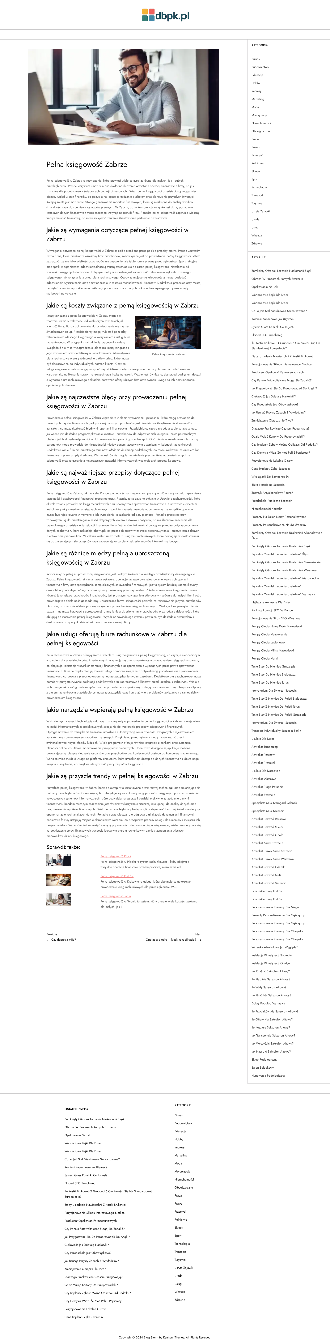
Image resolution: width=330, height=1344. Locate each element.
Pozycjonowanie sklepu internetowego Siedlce (281, 364)
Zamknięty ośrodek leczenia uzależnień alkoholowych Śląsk (287, 535)
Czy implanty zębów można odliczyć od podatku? (285, 444)
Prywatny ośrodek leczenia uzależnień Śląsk (280, 554)
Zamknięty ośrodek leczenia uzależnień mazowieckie (286, 562)
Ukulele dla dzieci (263, 738)
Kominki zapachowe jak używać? (273, 319)
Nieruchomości (261, 123)
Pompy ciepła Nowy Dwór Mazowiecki (277, 626)
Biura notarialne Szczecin (268, 484)
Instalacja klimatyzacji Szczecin (272, 955)
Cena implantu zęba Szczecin (271, 468)
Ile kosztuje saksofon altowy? (271, 1027)
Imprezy (256, 91)
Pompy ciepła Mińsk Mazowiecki (273, 650)
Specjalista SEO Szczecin (268, 811)
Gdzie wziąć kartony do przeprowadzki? (278, 436)
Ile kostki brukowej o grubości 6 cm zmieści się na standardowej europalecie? (286, 345)
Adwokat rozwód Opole (267, 835)
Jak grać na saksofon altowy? (271, 995)
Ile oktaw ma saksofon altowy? (272, 1019)
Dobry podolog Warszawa (268, 1003)
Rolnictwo (258, 163)
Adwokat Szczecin (263, 795)
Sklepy (256, 171)
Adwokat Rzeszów (263, 755)
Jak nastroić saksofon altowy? (271, 1051)
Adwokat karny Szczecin (267, 843)
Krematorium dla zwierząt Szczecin (274, 690)
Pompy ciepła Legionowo (268, 642)
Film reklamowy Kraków (267, 891)
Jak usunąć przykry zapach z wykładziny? (279, 412)
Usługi (255, 227)
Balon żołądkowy (263, 1067)
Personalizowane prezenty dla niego (275, 907)
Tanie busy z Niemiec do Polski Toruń (276, 706)
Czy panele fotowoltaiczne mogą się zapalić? (282, 380)
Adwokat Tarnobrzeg (265, 746)
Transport (257, 195)
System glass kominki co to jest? (273, 327)
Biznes (256, 59)
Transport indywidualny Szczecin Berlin (276, 730)
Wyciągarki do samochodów (270, 476)
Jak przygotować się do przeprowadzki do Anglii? (284, 388)
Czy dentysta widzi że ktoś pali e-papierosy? (281, 452)
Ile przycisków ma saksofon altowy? (275, 1011)
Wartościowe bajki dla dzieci (270, 295)
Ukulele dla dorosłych (266, 771)
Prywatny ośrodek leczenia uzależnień (276, 586)
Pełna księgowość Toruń (115, 896)
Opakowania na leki (265, 287)
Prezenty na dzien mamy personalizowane (279, 517)
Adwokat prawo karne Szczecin (272, 851)
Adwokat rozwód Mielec (268, 827)
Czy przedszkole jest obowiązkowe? (275, 404)
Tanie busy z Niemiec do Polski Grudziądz (279, 714)
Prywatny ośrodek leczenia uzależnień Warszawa (283, 594)
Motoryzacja (259, 115)
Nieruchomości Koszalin (267, 509)
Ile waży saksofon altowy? (269, 987)
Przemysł (257, 155)
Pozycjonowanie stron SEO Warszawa (276, 618)
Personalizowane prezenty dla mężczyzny (278, 923)
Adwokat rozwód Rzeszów (269, 819)
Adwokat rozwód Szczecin (269, 883)
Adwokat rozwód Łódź (266, 875)
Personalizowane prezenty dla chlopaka (277, 939)
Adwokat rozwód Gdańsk (268, 867)
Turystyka (257, 203)
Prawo (256, 147)
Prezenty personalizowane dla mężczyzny (278, 915)
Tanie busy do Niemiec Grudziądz (273, 666)
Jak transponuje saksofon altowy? (273, 1035)
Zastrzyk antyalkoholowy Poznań (272, 492)
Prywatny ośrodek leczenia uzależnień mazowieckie (285, 578)
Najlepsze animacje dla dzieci (271, 602)
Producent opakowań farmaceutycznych (278, 372)
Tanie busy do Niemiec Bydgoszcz (273, 674)
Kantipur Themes (173, 1337)
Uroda (255, 219)
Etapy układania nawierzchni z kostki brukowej (282, 356)
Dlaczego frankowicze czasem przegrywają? (281, 428)
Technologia (259, 187)
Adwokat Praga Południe (267, 787)
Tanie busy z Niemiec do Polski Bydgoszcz (279, 698)
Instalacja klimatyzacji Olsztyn (271, 963)
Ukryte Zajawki (261, 211)
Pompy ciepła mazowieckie (269, 634)
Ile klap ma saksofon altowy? (271, 979)
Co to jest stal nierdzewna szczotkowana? (279, 311)
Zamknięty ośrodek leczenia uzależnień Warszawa (284, 570)
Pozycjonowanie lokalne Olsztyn (272, 460)
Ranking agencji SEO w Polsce (272, 610)
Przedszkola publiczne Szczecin (272, 500)
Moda (255, 107)
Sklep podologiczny (264, 1059)
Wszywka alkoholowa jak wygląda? (275, 947)
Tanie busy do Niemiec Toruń (270, 682)
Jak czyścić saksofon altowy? (271, 971)
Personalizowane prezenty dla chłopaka (277, 931)
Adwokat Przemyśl (263, 763)
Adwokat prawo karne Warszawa (273, 859)
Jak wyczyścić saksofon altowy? (273, 1043)
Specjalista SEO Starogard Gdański (274, 803)
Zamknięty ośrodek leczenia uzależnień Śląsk (281, 546)
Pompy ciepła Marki (265, 658)
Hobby (256, 83)
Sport (255, 179)
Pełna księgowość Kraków (116, 876)
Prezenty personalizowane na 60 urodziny (279, 525)
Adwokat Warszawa (264, 779)
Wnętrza (257, 235)
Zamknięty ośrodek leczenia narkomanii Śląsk (281, 271)
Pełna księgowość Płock (115, 856)
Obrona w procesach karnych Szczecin (277, 279)
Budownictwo (260, 67)
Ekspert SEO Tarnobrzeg (267, 335)
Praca (255, 139)
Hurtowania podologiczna (268, 1075)
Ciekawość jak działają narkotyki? (274, 396)
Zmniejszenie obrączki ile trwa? (272, 420)
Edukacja (257, 75)
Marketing (258, 99)
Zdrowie (257, 243)
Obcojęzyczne (261, 131)
